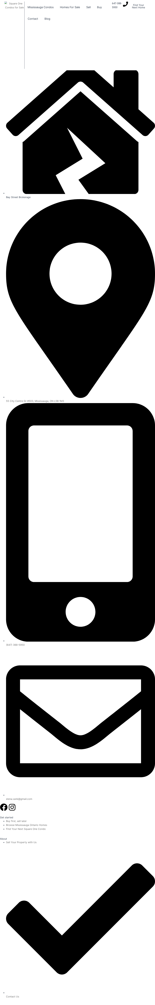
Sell (88, 7)
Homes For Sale (70, 7)
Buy (99, 7)
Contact (33, 18)
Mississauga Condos (41, 7)
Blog (47, 18)
